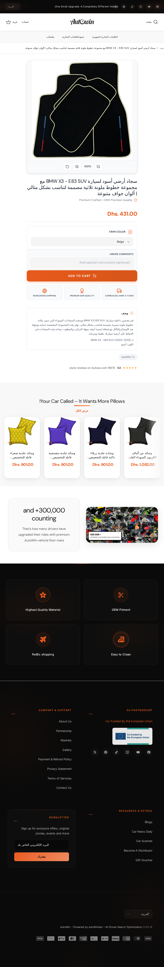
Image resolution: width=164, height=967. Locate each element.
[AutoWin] (82, 22)
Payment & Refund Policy (55, 759)
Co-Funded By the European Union (129, 721)
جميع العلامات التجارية (73, 36)
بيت (162, 48)
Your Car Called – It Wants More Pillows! (82, 401)
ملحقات (50, 36)
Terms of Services (59, 778)
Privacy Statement (59, 768)
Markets (66, 740)
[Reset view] (67, 167)
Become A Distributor (138, 850)
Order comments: (121, 254)
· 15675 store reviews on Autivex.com (95, 368)
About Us (65, 721)
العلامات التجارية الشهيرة (105, 36)
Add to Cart (79, 276)
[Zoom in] (77, 167)
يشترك (42, 856)
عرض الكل (82, 410)
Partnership (64, 731)
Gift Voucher (144, 860)
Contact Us (64, 787)
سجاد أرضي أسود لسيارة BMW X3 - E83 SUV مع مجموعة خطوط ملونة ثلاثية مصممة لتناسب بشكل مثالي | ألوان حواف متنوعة (90, 48)
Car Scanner (144, 841)
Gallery (67, 750)
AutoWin (65, 927)
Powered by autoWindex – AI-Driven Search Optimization (107, 927)
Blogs (148, 822)
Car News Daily (142, 831)
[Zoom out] (98, 167)
